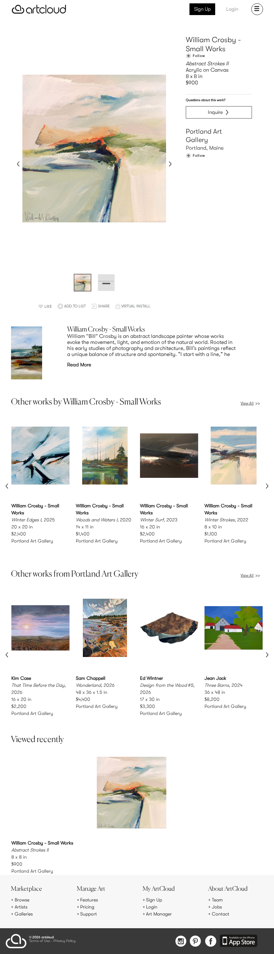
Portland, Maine (205, 148)
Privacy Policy (64, 941)
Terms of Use (39, 941)
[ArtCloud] (39, 9)
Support (88, 913)
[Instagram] (180, 942)
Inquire (215, 112)
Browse (22, 899)
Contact (220, 913)
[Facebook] (210, 942)
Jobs (217, 906)
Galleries (24, 913)
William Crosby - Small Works (213, 44)
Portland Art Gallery (204, 136)
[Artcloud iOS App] (238, 941)
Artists (21, 906)
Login (232, 9)
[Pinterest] (195, 942)
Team (217, 899)
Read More (79, 365)
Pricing (87, 906)
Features (89, 899)
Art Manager (159, 913)
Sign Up (202, 9)
